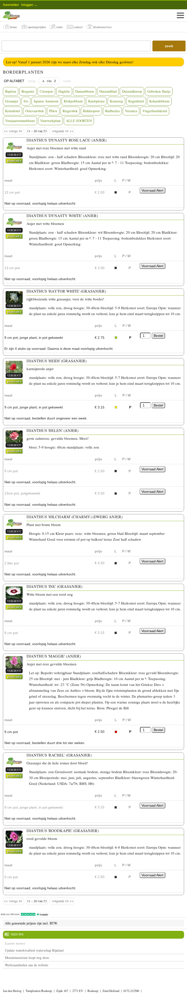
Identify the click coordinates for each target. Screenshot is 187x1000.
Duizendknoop (132, 91)
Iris (26, 101)
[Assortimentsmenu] (180, 15)
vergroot (14, 154)
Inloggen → (29, 5)
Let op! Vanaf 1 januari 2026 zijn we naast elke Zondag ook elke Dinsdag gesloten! (69, 61)
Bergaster (27, 91)
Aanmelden (11, 5)
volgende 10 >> (62, 131)
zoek (169, 46)
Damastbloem (84, 91)
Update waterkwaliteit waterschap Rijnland (34, 950)
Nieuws (17, 934)
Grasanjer (11, 101)
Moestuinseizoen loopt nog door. (27, 957)
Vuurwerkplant (50, 120)
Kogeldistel (136, 101)
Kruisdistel (12, 111)
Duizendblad (108, 91)
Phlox (53, 111)
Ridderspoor (91, 111)
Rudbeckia (112, 111)
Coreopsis (46, 91)
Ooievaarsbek (34, 111)
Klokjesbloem (73, 101)
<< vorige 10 (13, 131)
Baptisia (10, 91)
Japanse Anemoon (46, 101)
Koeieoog (116, 101)
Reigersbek (70, 111)
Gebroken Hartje (158, 91)
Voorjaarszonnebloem (20, 120)
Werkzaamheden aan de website (26, 965)
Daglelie (64, 91)
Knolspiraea (96, 101)
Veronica (131, 111)
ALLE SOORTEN (79, 120)
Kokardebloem (159, 101)
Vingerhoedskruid (154, 111)
